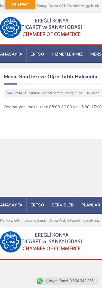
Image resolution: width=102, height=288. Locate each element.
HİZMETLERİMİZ (67, 54)
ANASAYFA (11, 54)
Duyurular (32, 93)
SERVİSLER (63, 205)
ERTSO (37, 54)
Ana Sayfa (14, 93)
